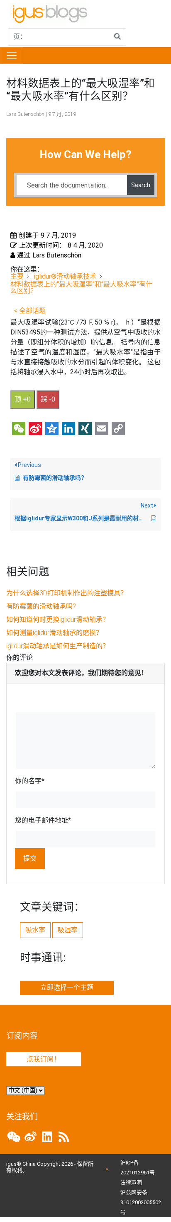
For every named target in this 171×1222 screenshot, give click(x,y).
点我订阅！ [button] (44, 1059)
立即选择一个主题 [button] (66, 987)
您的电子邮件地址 (43, 820)
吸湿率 (68, 930)
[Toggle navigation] (11, 55)
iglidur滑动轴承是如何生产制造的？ (57, 646)
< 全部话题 (30, 311)
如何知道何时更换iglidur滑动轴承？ (57, 619)
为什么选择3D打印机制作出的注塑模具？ (66, 593)
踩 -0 (48, 399)
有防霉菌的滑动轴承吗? (41, 606)
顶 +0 (23, 399)
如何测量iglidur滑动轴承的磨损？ (54, 633)
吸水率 (35, 930)
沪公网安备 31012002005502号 (140, 1202)
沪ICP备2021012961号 (137, 1167)
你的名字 (29, 781)
